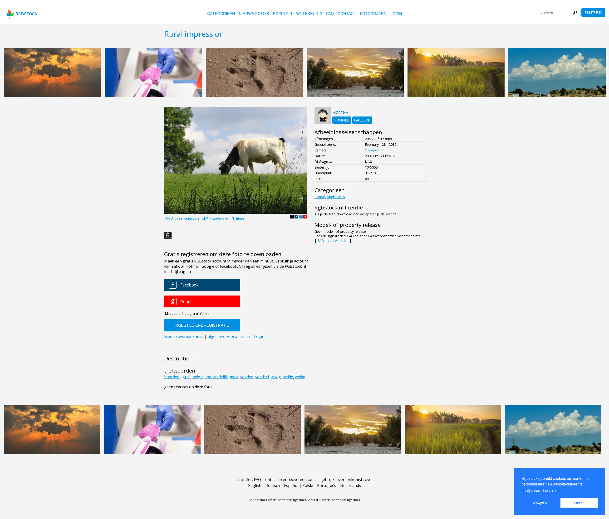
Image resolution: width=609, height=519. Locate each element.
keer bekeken (186, 219)
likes (240, 219)
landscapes (336, 196)
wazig (276, 376)
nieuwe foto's (254, 14)
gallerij (362, 120)
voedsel (262, 376)
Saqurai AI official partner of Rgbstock (333, 500)
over (369, 479)
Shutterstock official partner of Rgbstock (277, 500)
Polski (307, 485)
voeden (246, 376)
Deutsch (272, 485)
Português (326, 485)
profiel (341, 120)
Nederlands (350, 485)
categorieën (221, 14)
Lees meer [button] (552, 491)
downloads (219, 219)
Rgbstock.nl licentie (338, 207)
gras (186, 376)
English (254, 485)
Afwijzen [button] (540, 503)
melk (234, 376)
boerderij (172, 376)
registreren (593, 12)
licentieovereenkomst (298, 479)
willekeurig (309, 14)
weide (288, 376)
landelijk (220, 376)
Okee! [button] (579, 503)
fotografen (373, 14)
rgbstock (26, 14)
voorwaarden (338, 240)
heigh (197, 376)
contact (347, 14)
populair (282, 14)
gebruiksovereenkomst (341, 479)
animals (320, 196)
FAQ (330, 14)
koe (208, 376)
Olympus (372, 150)
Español (291, 485)
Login (396, 14)
